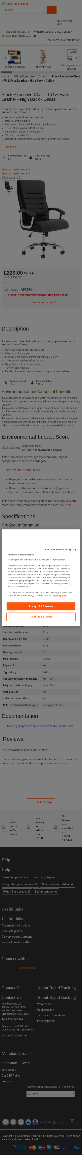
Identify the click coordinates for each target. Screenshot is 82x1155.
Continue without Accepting (60, 549)
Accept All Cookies (41, 606)
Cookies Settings (41, 617)
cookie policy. (60, 596)
